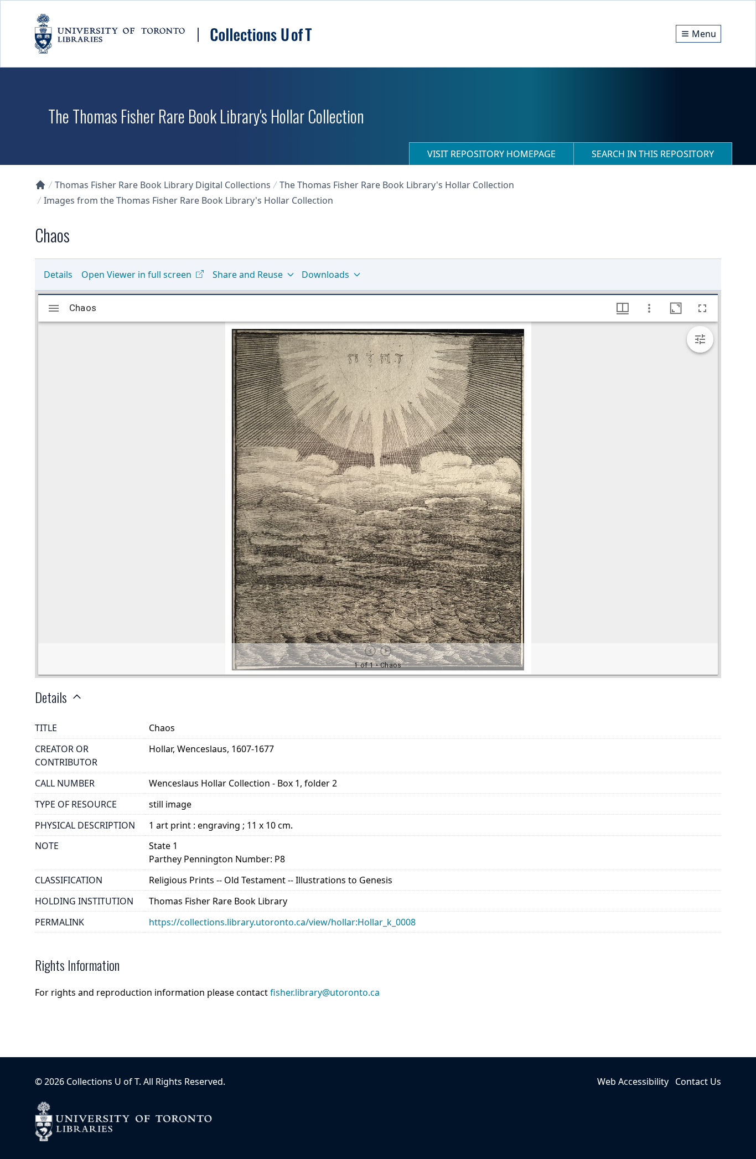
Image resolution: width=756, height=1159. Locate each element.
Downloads (325, 274)
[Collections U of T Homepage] (40, 184)
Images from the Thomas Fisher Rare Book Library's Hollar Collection (188, 200)
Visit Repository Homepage (491, 154)
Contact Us (698, 1081)
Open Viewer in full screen (136, 274)
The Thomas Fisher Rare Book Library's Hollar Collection (396, 185)
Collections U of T (102, 1081)
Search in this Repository (653, 154)
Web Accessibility (633, 1081)
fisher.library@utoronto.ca (325, 992)
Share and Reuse (248, 274)
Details (58, 274)
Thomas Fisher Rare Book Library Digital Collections (163, 185)
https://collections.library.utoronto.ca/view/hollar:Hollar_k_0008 (282, 922)
